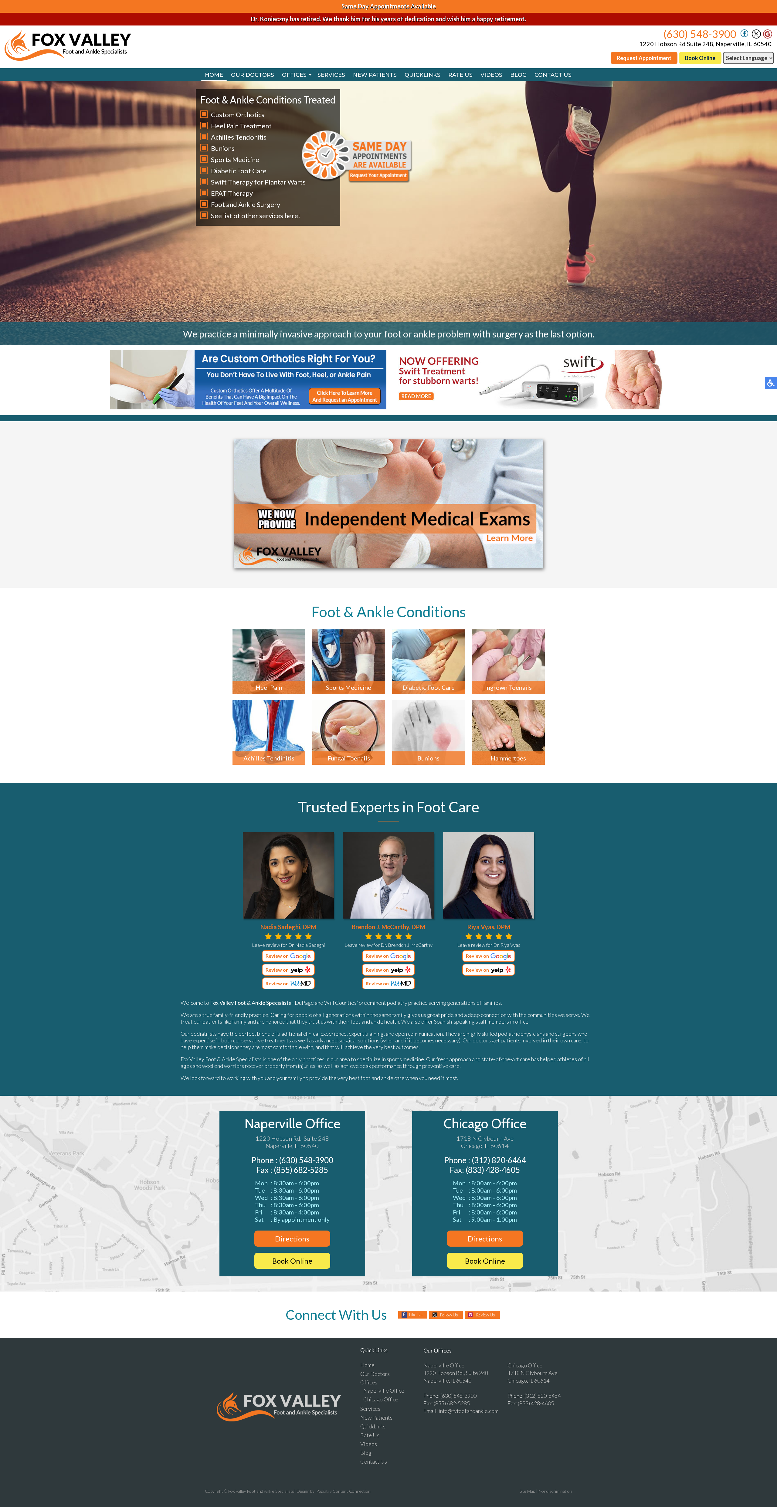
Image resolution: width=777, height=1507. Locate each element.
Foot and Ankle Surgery (245, 204)
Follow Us (449, 1314)
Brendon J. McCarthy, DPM (388, 926)
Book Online (700, 58)
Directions (292, 1238)
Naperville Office (292, 1124)
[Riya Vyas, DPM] (488, 875)
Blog (518, 75)
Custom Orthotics (237, 114)
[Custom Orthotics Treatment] (248, 407)
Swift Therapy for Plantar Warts (258, 182)
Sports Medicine (235, 159)
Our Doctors (252, 75)
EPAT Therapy (232, 193)
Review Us (485, 1314)
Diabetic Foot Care (238, 171)
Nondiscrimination (555, 1491)
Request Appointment (644, 58)
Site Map (527, 1491)
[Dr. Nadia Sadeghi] (288, 875)
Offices (294, 75)
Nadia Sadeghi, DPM (288, 926)
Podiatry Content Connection (343, 1491)
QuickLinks (422, 75)
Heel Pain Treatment (241, 126)
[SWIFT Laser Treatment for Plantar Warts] (529, 407)
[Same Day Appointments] (357, 181)
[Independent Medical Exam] (388, 566)
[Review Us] (767, 36)
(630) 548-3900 (699, 34)
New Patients (375, 75)
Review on (277, 956)
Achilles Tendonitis (238, 137)
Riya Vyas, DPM (488, 926)
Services (331, 75)
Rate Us (460, 75)
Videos (491, 75)
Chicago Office (484, 1124)
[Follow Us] (756, 36)
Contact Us (553, 75)
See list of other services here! (255, 216)
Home (214, 75)
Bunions (223, 148)
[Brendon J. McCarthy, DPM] (388, 875)
